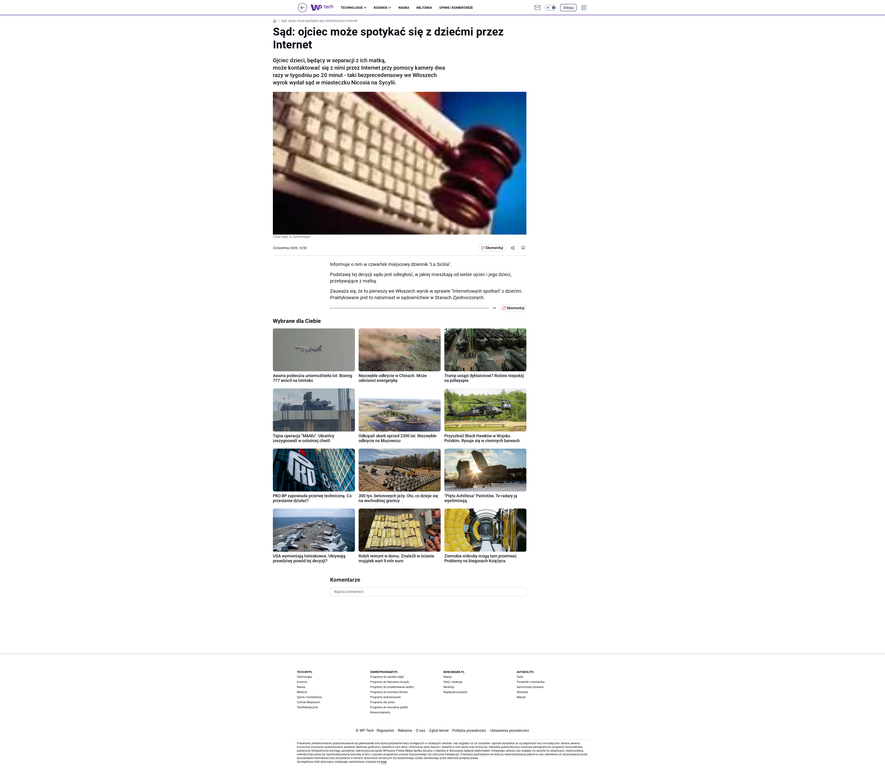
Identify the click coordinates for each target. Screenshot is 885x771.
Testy (520, 677)
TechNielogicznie (307, 707)
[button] (550, 7)
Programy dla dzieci (382, 702)
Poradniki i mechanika (531, 682)
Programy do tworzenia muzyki (389, 682)
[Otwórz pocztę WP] (537, 7)
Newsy (447, 677)
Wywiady (522, 692)
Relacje (521, 697)
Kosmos (380, 7)
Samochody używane (530, 687)
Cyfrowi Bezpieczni (308, 702)
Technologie (352, 7)
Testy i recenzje (452, 682)
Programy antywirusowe (385, 697)
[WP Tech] (326, 7)
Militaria (424, 7)
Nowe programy (380, 712)
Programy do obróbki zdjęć (387, 677)
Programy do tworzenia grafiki (389, 707)
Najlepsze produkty (455, 692)
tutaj (383, 761)
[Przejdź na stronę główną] (302, 11)
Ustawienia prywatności (508, 730)
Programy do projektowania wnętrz (392, 687)
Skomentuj (494, 248)
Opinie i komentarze (456, 7)
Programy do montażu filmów (389, 692)
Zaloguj (568, 7)
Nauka (403, 7)
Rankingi (448, 687)
